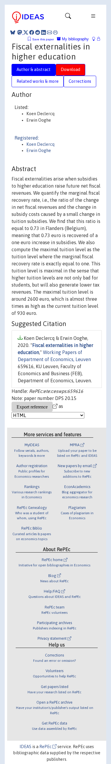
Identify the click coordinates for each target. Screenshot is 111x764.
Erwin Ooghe (38, 150)
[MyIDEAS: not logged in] (95, 39)
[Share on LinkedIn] (43, 32)
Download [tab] (70, 69)
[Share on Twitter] (25, 32)
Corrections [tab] (80, 81)
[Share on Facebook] (31, 32)
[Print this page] (55, 32)
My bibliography (75, 39)
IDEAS (25, 746)
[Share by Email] (49, 32)
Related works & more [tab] (38, 81)
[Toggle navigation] (68, 17)
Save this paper (43, 39)
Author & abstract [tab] (34, 69)
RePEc (45, 746)
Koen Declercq (40, 144)
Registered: (27, 137)
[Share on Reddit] (37, 32)
